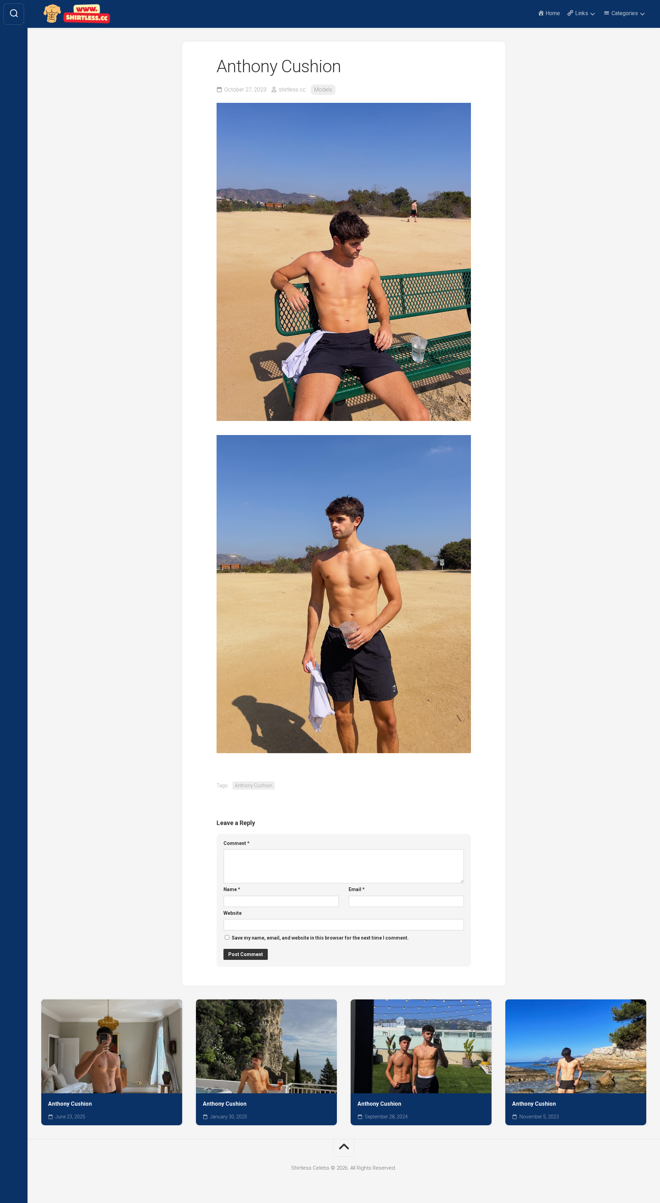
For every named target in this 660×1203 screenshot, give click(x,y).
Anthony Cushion (253, 785)
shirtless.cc (292, 89)
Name (231, 889)
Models (323, 89)
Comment (236, 843)
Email (357, 889)
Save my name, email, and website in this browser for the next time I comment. (320, 938)
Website (232, 913)
